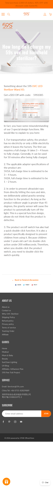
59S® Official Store (27, 438)
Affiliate (5, 334)
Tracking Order (8, 331)
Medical (5, 352)
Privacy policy (8, 324)
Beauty (5, 359)
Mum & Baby (7, 355)
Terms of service (9, 327)
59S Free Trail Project (11, 372)
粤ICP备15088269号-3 (12, 397)
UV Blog (5, 366)
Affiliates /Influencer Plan (12, 369)
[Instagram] (15, 422)
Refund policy (8, 321)
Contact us (6, 310)
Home (18, 64)
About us (6, 307)
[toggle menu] (3, 14)
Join (46, 413)
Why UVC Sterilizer (10, 314)
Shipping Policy (8, 317)
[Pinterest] (9, 422)
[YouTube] (21, 422)
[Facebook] (3, 422)
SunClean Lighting (9, 362)
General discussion (30, 64)
